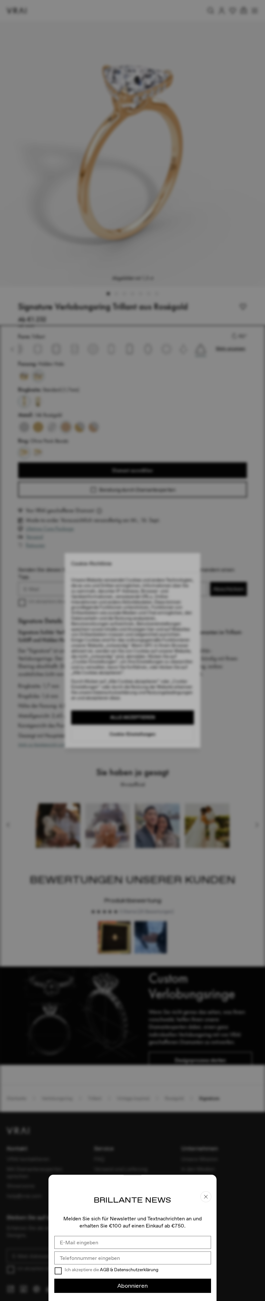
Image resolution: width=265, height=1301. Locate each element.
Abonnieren (132, 1286)
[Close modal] (132, 650)
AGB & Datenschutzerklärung (129, 1269)
